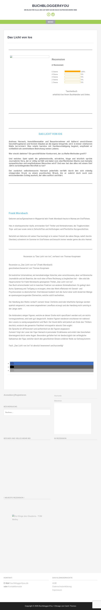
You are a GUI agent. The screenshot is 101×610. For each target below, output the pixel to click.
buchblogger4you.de (19, 583)
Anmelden (8, 395)
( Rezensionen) (57, 65)
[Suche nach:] (27, 413)
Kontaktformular (15, 586)
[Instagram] (53, 14)
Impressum (57, 590)
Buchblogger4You (50, 6)
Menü (50, 22)
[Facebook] (48, 14)
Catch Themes (70, 606)
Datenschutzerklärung (62, 586)
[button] (12, 363)
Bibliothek (58, 401)
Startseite (58, 396)
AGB (54, 583)
